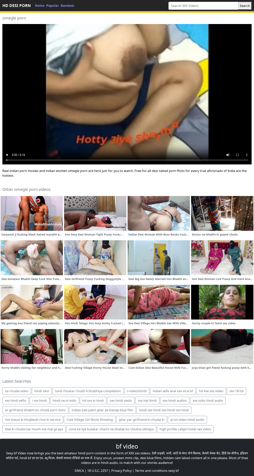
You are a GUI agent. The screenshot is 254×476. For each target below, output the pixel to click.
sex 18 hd (236, 391)
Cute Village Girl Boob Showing (89, 419)
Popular (52, 5)
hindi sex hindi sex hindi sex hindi (164, 410)
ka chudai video (16, 391)
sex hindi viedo (121, 400)
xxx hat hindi (147, 400)
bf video (127, 446)
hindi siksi (41, 391)
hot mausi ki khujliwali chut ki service (33, 419)
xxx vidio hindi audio (208, 400)
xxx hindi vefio (15, 400)
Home (39, 5)
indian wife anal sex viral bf (173, 391)
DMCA (79, 470)
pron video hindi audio (187, 419)
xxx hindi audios (175, 400)
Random (67, 5)
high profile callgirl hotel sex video (185, 429)
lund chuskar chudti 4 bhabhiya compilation (88, 391)
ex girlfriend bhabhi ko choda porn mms (35, 410)
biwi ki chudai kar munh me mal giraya (34, 429)
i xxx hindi (39, 400)
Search (245, 6)
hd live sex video (211, 391)
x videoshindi (137, 391)
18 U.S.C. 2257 (97, 470)
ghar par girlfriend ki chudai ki (142, 419)
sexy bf (173, 470)
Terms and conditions (151, 470)
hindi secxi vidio (64, 400)
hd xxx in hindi (93, 400)
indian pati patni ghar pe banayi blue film (102, 410)
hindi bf (25, 458)
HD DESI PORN (16, 5)
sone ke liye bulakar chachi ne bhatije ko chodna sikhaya (111, 429)
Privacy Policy (121, 470)
